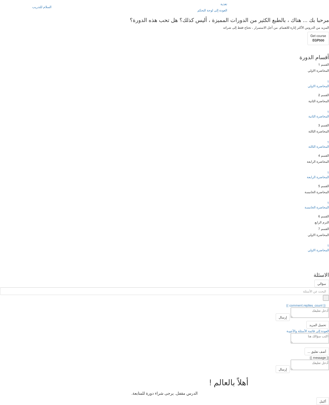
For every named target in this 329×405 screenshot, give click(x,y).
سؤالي (321, 283)
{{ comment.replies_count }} (306, 305)
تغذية (223, 4)
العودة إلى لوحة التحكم (212, 10)
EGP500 (318, 40)
